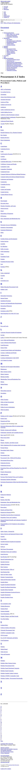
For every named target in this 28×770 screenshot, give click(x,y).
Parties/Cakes (4, 418)
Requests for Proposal (6, 512)
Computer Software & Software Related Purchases (12, 176)
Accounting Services (5, 92)
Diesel (2, 211)
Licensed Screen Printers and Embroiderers (11, 350)
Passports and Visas (5, 421)
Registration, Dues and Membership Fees (10, 502)
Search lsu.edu (4, 19)
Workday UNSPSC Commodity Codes (10, 676)
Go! (2, 21)
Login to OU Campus (6, 768)
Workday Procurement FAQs (7, 665)
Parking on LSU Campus (7, 416)
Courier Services (4, 192)
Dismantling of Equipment (7, 213)
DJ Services (3, 216)
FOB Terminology (5, 251)
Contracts (3, 187)
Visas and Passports (5, 654)
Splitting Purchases (5, 564)
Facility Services (4, 241)
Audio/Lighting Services (6, 112)
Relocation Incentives (6, 504)
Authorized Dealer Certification (8, 117)
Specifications (4, 556)
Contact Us (6, 17)
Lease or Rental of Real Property (8, 342)
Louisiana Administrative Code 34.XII (10, 357)
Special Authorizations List (7, 559)
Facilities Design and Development (9, 239)
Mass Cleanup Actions (6, 371)
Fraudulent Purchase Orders (7, 261)
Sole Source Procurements (7, 549)
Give (5, 12)
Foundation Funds (5, 256)
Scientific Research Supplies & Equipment (11, 541)
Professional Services (6, 465)
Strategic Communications (7, 577)
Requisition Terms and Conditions (9, 517)
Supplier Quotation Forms (7, 597)
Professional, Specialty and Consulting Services (12, 432)
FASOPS (3, 244)
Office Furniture (4, 399)
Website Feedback (5, 747)
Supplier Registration (6, 594)
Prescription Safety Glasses (7, 450)
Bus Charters (4, 135)
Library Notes (4, 347)
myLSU (5, 8)
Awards (2, 123)
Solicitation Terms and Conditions (9, 551)
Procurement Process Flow (7, 460)
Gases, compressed (5, 273)
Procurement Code (5, 455)
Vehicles (3, 646)
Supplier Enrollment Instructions (8, 587)
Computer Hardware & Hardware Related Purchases (13, 174)
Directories (6, 9)
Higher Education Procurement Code (9, 287)
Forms (2, 254)
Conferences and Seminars (7, 179)
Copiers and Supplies (6, 189)
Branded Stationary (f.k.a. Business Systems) (11, 132)
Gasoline (3, 275)
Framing (3, 259)
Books (2, 130)
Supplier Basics (4, 582)
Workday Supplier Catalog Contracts (9, 673)
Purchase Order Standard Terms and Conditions (12, 477)
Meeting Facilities (5, 376)
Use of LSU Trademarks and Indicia (9, 638)
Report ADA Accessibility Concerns (9, 749)
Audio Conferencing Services (8, 109)
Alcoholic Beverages (5, 99)
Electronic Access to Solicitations (8, 225)
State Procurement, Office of (7, 569)
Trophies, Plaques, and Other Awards (9, 616)
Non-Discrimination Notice (7, 751)
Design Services (4, 208)
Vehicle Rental (4, 649)
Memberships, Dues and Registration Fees (10, 379)
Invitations (3, 308)
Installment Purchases (6, 300)
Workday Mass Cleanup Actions (8, 663)
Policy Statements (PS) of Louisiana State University (13, 445)
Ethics (2, 232)
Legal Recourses (4, 345)
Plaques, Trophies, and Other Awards (9, 442)
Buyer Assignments (5, 140)
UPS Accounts (4, 635)
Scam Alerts (3, 539)
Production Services (5, 463)
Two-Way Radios (5, 619)
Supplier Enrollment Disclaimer (8, 584)
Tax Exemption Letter (6, 603)
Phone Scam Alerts (5, 437)
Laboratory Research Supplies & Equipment (11, 332)
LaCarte (2, 335)
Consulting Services (5, 184)
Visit (5, 13)
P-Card (2, 423)
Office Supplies (4, 404)
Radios (2, 497)
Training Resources (5, 606)
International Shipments (6, 306)
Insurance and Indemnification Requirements (11, 303)
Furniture (3, 266)
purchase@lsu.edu (5, 762)
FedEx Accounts (4, 249)
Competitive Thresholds (6, 169)
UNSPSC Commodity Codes (7, 632)
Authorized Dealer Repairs (7, 121)
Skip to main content (5, 1)
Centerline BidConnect (6, 161)
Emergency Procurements (7, 227)
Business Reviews (5, 137)
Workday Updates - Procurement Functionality (12, 678)
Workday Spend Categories (7, 670)
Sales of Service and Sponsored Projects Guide (12, 534)
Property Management (6, 472)
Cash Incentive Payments (6, 154)
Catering (3, 156)
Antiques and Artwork (6, 104)
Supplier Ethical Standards (7, 589)
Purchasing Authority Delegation (8, 479)
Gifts (2, 278)
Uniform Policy (4, 625)
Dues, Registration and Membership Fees (10, 218)
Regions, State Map (5, 499)
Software (3, 546)
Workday (3, 660)
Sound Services (4, 554)
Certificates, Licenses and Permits (8, 164)
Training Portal (4, 608)
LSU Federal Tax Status (6, 360)
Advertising (3, 94)
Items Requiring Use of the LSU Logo (10, 313)
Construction (4, 182)
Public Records (4, 474)
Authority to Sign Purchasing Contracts (10, 114)
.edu (6, 6)
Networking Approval (6, 390)
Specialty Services (5, 562)
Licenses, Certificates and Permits (8, 352)
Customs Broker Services (7, 194)
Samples (3, 536)
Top (2, 73)
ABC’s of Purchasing (6, 89)
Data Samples (4, 201)
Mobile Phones (4, 384)
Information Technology (6, 295)
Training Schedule (5, 611)
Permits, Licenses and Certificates (8, 430)
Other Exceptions (5, 409)
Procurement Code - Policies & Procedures (11, 458)
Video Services (4, 651)
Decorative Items (5, 203)
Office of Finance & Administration (12, 23)
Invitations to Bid (5, 311)
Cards (2, 151)
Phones (2, 440)
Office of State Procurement (7, 402)
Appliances (3, 107)
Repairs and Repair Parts (6, 510)
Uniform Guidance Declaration (8, 627)
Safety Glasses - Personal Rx (7, 531)
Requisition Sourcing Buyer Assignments (10, 515)
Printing (2, 452)
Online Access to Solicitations (8, 407)
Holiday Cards (4, 289)
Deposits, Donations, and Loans (8, 206)
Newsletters (3, 393)
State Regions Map (5, 572)
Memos (2, 381)
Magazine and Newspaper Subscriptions (10, 366)
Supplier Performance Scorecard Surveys (10, 592)
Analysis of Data (5, 102)
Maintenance (4, 369)
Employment (7, 16)
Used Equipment (5, 640)
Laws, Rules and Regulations (7, 340)
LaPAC (2, 337)
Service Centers (4, 544)
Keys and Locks (4, 326)
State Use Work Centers (6, 574)
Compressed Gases (5, 171)
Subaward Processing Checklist (8, 579)
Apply (5, 14)
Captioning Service (5, 149)
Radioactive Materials (6, 494)
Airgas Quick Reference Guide (8, 97)
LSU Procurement (5, 755)
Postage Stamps (4, 447)
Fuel (2, 264)
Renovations (3, 507)
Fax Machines (4, 246)
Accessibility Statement (6, 750)
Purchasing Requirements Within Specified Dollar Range (14, 482)
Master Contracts (5, 374)
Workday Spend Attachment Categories (10, 668)
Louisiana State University (7, 743)
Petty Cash (3, 435)
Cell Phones (3, 159)
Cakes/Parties (4, 146)
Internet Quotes (4, 298)
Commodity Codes (5, 166)
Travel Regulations (5, 613)
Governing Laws (5, 280)
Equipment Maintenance (6, 230)
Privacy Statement (5, 753)
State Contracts (4, 567)
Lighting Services (5, 355)
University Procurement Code (8, 630)
